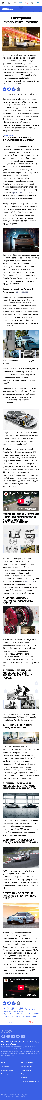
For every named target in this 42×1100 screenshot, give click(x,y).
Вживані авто (5, 1074)
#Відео (32, 1010)
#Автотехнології (10, 1010)
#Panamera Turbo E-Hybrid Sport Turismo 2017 (21, 1014)
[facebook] (9, 89)
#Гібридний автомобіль (13, 1011)
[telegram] (4, 89)
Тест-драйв (5, 1066)
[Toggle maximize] (36, 333)
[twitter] (14, 89)
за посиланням (22, 292)
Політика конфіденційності (30, 1082)
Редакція (24, 1074)
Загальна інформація (28, 1062)
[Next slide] (36, 340)
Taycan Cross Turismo (20, 193)
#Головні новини (30, 1017)
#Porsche (23, 1010)
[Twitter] (8, 1036)
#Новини (23, 1008)
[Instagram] (23, 1036)
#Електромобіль (10, 1008)
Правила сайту (26, 1070)
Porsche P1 (29, 582)
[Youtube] (13, 1036)
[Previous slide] (5, 340)
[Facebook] (3, 1036)
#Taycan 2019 (8, 1017)
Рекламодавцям (26, 1066)
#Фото (18, 1017)
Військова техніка (7, 1070)
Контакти (24, 1078)
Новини (3, 1062)
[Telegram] (18, 1036)
